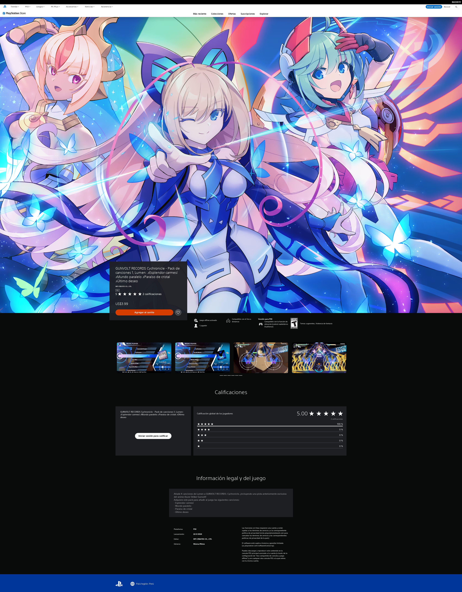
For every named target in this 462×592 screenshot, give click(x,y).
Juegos (39, 6)
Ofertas (232, 13)
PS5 (27, 6)
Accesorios (71, 6)
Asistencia (106, 6)
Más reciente (199, 13)
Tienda (14, 6)
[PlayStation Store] (15, 13)
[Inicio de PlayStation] (5, 6)
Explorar (264, 13)
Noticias (89, 6)
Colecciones (217, 13)
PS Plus (54, 6)
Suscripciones (248, 13)
